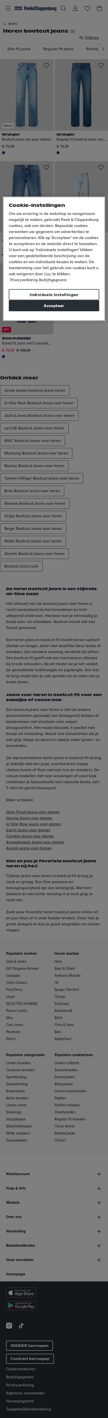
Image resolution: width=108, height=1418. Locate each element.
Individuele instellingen (54, 295)
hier (47, 274)
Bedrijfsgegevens (53, 280)
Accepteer (54, 306)
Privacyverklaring (24, 280)
